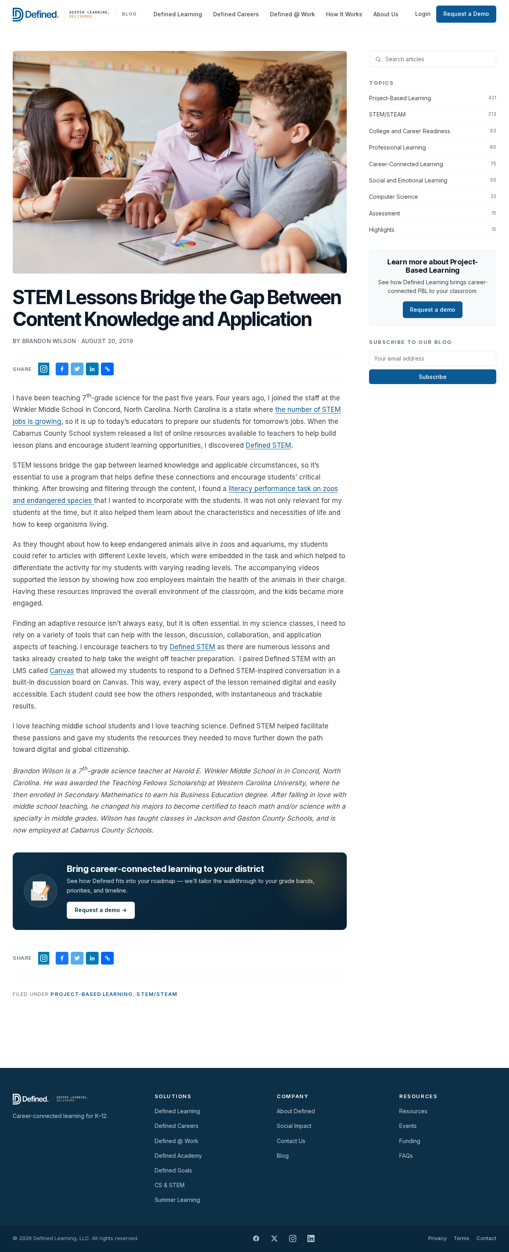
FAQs (406, 1155)
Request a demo (432, 309)
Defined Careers (236, 14)
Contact (486, 1238)
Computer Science (432, 196)
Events (408, 1125)
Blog (283, 1155)
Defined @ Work (292, 14)
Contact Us (291, 1140)
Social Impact (294, 1125)
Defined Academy (178, 1155)
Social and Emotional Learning (432, 180)
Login (423, 13)
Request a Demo (466, 13)
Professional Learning (432, 147)
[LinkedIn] (311, 1238)
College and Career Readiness (432, 131)
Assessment (432, 213)
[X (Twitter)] (274, 1238)
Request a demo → (101, 909)
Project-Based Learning (91, 994)
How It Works (344, 14)
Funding (409, 1140)
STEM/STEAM (156, 994)
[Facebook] (256, 1238)
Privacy (437, 1238)
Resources (413, 1111)
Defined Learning (177, 14)
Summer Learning (177, 1199)
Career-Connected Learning (432, 164)
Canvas (62, 671)
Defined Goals (173, 1170)
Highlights (432, 229)
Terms (461, 1238)
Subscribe (433, 376)
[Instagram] (292, 1238)
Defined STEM (268, 445)
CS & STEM (170, 1185)
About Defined (296, 1111)
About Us (385, 14)
